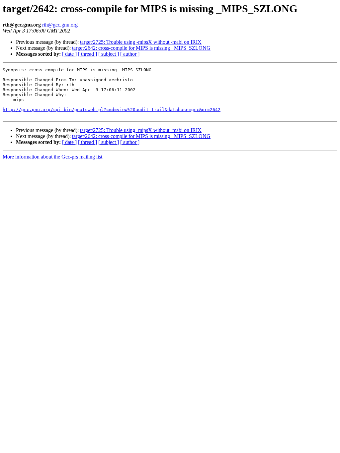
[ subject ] (108, 54)
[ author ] (129, 54)
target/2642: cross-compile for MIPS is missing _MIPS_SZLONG (141, 48)
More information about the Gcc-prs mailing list (52, 157)
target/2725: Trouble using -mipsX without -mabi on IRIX (141, 42)
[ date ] (69, 54)
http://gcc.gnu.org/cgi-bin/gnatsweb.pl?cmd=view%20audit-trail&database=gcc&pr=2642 (111, 109)
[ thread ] (87, 54)
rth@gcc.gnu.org (60, 25)
